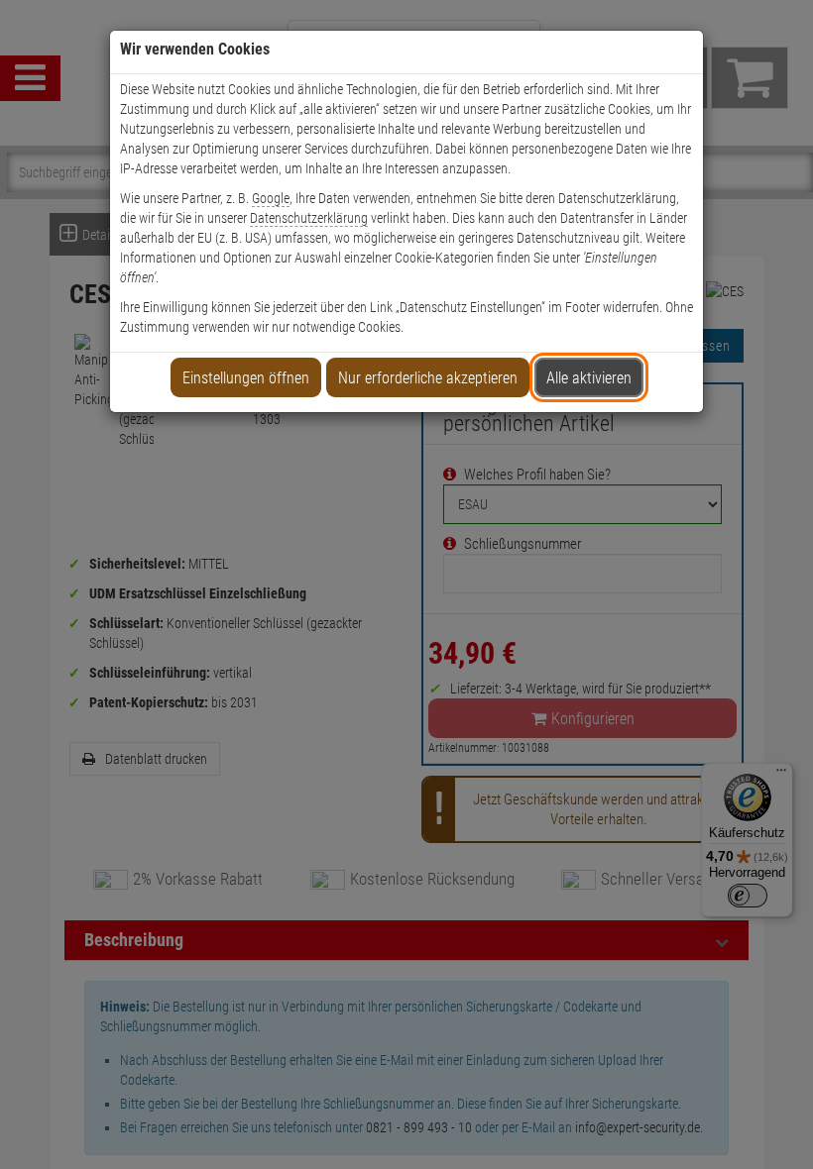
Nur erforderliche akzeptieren (428, 378)
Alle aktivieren (589, 378)
